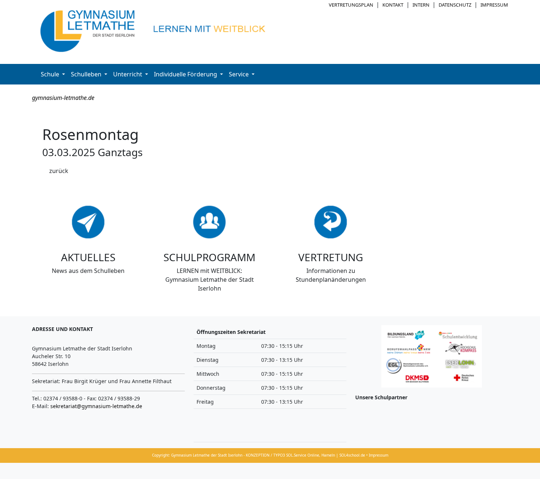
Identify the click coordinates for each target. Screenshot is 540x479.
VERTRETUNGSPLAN (351, 4)
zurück (58, 171)
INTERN (421, 4)
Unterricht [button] (128, 74)
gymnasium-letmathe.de (63, 98)
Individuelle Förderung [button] (186, 74)
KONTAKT (392, 4)
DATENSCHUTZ (455, 4)
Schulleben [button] (87, 74)
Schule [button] (51, 74)
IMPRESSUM (494, 4)
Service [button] (239, 74)
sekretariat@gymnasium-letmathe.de (96, 406)
